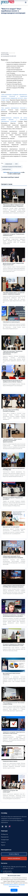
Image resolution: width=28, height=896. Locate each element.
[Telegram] (6, 826)
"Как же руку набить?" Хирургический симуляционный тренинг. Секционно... (13, 205)
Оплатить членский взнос (14, 858)
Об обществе (4, 834)
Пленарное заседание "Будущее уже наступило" (13, 498)
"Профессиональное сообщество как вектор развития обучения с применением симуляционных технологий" (14, 119)
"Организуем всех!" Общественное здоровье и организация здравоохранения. (12, 440)
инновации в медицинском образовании (11, 166)
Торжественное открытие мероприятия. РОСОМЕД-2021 (14, 469)
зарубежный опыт (6, 169)
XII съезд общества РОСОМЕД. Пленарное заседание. (11, 410)
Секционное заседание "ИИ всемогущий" (10, 791)
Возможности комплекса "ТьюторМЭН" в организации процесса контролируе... (14, 615)
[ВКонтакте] (2, 826)
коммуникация (8, 164)
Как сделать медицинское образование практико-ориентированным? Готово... (13, 644)
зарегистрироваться (14, 172)
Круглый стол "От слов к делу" (11, 527)
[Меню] (25, 2)
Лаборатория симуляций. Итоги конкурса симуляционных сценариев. (13, 556)
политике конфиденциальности (11, 884)
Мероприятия (4, 837)
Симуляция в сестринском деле (11, 322)
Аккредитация (5, 839)
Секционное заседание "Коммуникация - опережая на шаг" (14, 234)
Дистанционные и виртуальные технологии (11, 674)
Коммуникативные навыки (10, 761)
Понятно (14, 890)
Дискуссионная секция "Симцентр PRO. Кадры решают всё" (13, 264)
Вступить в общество (14, 854)
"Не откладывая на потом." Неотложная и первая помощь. (14, 703)
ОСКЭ (16, 164)
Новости (3, 842)
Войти (5, 172)
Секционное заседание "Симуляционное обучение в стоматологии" (14, 732)
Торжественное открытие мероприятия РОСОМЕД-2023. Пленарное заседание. (13, 586)
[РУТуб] (9, 826)
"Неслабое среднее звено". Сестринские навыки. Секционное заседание (14, 293)
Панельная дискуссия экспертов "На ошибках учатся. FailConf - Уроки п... (12, 381)
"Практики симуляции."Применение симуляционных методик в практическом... (12, 352)
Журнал (3, 845)
